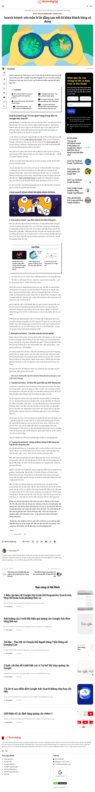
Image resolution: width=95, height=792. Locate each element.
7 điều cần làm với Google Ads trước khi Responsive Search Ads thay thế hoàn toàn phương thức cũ (38, 596)
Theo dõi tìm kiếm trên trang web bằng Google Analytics (75, 200)
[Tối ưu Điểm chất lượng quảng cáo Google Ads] (88, 171)
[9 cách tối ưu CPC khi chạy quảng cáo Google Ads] (51, 255)
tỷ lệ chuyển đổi (52, 142)
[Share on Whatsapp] (4, 88)
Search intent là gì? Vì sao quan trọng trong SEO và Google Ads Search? (22, 96)
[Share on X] (4, 84)
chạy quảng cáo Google (33, 139)
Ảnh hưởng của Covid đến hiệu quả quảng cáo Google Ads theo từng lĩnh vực (37, 620)
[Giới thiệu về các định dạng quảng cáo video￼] (85, 717)
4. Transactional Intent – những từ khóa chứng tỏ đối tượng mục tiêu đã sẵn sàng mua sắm (48, 106)
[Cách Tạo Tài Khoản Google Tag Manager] (88, 162)
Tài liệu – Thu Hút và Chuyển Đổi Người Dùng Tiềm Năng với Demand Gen (36, 643)
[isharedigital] (47, 2)
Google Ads (57, 13)
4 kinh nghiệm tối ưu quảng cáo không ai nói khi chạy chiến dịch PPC (35, 263)
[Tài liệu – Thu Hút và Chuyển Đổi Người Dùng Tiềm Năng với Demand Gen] (85, 647)
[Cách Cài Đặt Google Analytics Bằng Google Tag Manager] (88, 190)
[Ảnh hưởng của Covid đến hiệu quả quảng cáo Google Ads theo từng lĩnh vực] (85, 624)
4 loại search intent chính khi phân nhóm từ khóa (23, 102)
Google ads (17, 534)
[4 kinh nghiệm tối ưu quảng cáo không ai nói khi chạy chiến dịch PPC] (35, 255)
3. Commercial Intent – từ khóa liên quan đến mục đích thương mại (48, 100)
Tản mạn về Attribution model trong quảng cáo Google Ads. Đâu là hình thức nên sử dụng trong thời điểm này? (75, 148)
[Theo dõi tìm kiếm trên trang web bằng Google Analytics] (88, 200)
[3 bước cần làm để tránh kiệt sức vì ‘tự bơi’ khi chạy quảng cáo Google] (85, 671)
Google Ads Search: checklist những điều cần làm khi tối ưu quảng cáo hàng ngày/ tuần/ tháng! (19, 265)
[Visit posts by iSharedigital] (4, 550)
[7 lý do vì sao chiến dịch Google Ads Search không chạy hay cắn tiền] (85, 694)
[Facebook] (3, 751)
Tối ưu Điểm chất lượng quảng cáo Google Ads (73, 171)
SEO (25, 534)
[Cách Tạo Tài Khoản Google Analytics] (88, 181)
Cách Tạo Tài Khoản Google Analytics (74, 181)
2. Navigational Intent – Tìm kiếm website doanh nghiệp (48, 95)
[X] (6, 751)
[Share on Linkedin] (4, 93)
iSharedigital (11, 68)
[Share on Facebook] (4, 79)
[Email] (4, 97)
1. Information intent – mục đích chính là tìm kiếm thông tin (22, 107)
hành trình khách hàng (27, 178)
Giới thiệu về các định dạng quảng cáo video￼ (28, 713)
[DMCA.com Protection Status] (60, 783)
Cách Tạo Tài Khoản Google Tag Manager (75, 162)
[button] (3, 6)
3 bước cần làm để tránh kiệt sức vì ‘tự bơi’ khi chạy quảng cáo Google (36, 667)
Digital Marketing (45, 13)
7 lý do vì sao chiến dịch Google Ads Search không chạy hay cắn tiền (37, 690)
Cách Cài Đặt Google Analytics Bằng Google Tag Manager (75, 190)
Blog (35, 13)
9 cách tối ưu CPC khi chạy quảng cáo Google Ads (51, 263)
